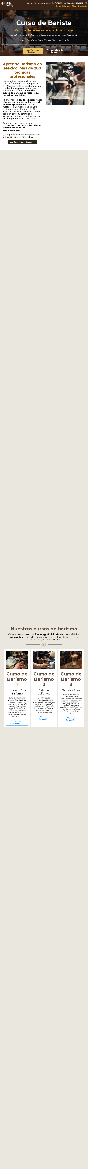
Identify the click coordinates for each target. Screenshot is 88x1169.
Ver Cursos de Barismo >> (33, 51)
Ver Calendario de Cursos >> (55, 51)
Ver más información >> (16, 722)
